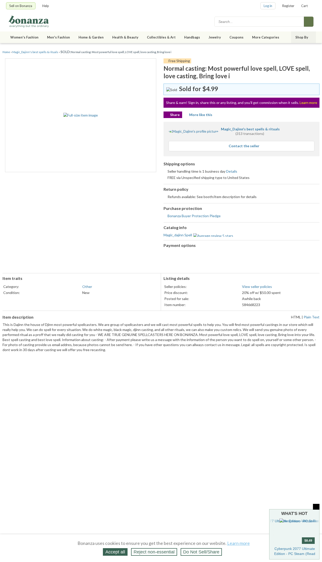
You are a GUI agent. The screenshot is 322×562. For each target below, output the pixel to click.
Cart (304, 6)
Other (87, 286)
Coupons (236, 37)
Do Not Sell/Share (201, 551)
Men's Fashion (58, 37)
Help (45, 6)
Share (175, 115)
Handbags (192, 37)
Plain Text (311, 317)
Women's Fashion (24, 37)
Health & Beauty (125, 37)
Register (288, 6)
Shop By (301, 37)
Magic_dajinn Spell (178, 235)
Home (6, 52)
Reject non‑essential (154, 551)
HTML (296, 317)
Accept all (115, 551)
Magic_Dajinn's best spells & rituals (35, 52)
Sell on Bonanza (20, 6)
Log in (268, 6)
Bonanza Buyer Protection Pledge (194, 216)
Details (231, 171)
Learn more (308, 102)
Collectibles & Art (161, 37)
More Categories (265, 37)
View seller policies (257, 286)
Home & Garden (91, 37)
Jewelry (215, 37)
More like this (200, 115)
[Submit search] (308, 22)
